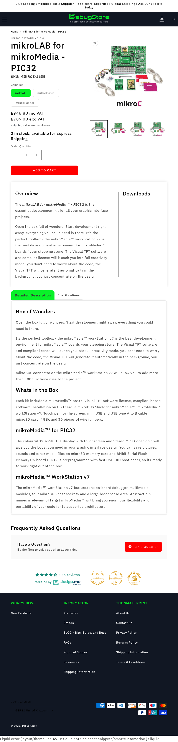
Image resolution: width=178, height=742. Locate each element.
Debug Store (29, 725)
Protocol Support (76, 652)
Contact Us (124, 623)
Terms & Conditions (130, 662)
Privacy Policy (126, 633)
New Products (21, 613)
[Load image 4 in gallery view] (157, 129)
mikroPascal (27, 104)
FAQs (67, 642)
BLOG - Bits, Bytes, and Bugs (85, 633)
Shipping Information (79, 672)
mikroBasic (48, 94)
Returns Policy (127, 642)
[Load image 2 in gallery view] (118, 129)
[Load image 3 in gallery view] (137, 129)
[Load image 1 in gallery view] (98, 129)
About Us (123, 613)
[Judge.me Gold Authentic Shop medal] (97, 578)
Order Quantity (21, 146)
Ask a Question (145, 547)
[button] (5, 19)
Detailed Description (33, 295)
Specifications (68, 295)
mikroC (20, 93)
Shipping (16, 125)
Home (14, 31)
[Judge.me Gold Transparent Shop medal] (116, 578)
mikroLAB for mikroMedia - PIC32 (44, 31)
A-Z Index (71, 613)
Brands (69, 623)
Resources (71, 662)
